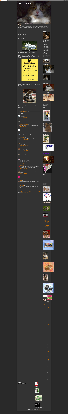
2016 (48, 367)
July (48, 349)
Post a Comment (21, 189)
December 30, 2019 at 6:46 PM (24, 145)
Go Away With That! (49, 336)
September (48, 345)
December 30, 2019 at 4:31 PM (24, 135)
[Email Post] (28, 111)
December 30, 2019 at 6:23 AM (24, 117)
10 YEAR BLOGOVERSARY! (48, 327)
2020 (48, 309)
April (49, 354)
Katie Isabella (22, 185)
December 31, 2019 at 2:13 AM (24, 150)
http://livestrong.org (46, 225)
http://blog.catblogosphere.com (46, 224)
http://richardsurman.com (47, 222)
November (48, 340)
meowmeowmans (22, 170)
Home (30, 191)
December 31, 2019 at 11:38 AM (24, 168)
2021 (48, 307)
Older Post (39, 191)
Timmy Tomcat (22, 165)
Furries (21, 180)
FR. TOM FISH (25, 3)
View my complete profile (44, 304)
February (48, 359)
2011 (48, 375)
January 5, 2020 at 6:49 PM (23, 188)
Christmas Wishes (49, 322)
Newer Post (20, 191)
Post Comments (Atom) (25, 192)
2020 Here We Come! (48, 317)
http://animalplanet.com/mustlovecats (46, 226)
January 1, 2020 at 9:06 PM (23, 173)
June (48, 351)
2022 (48, 305)
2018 (48, 364)
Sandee (21, 158)
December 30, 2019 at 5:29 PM (24, 139)
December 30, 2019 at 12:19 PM (24, 126)
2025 (48, 302)
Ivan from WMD (22, 137)
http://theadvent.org (46, 221)
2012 (48, 373)
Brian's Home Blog (22, 133)
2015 (48, 369)
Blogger (40, 409)
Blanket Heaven (49, 331)
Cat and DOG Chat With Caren (24, 124)
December (48, 313)
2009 (48, 378)
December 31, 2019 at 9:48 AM (24, 163)
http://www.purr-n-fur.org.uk (46, 220)
